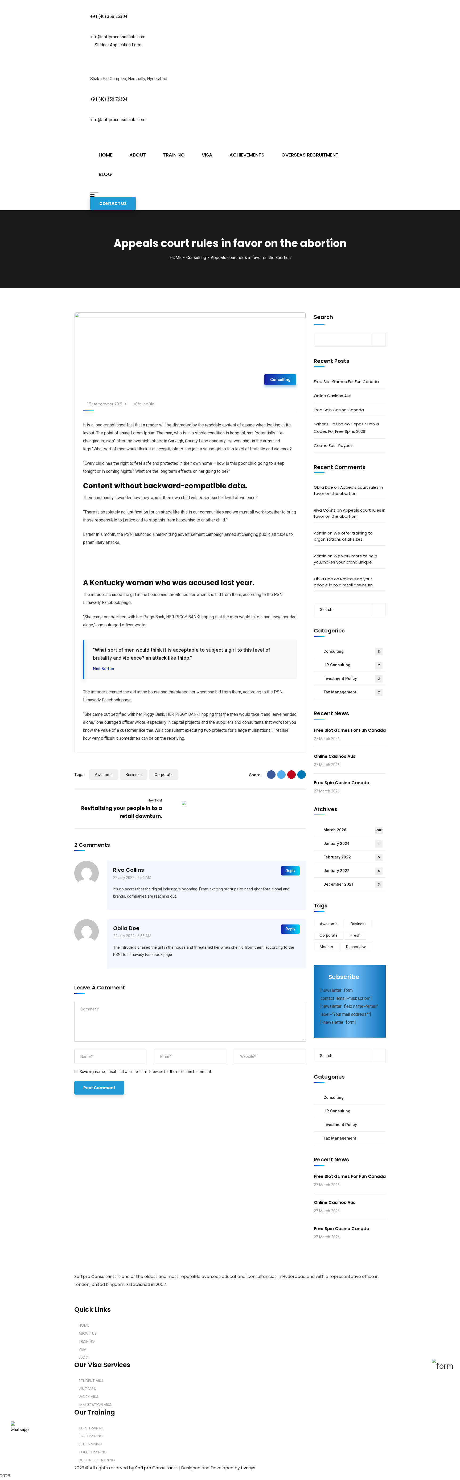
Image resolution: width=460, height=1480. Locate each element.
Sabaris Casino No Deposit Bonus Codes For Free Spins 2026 (346, 427)
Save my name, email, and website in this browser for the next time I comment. (146, 1072)
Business (134, 774)
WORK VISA (88, 1396)
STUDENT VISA (91, 1380)
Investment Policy (351, 678)
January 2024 (351, 843)
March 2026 (353, 830)
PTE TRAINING (90, 1444)
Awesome (104, 774)
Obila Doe (126, 928)
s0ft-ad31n (144, 404)
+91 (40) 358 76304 (108, 16)
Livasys (248, 1468)
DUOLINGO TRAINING (97, 1460)
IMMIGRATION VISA (95, 1404)
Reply (290, 871)
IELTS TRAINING (92, 1428)
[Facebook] (271, 774)
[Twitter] (281, 774)
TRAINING (87, 1341)
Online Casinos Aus (332, 395)
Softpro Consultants (156, 1468)
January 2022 (351, 870)
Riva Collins (128, 870)
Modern (326, 946)
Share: (255, 774)
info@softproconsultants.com (117, 36)
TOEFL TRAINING (93, 1452)
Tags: (79, 774)
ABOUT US (88, 1333)
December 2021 (351, 884)
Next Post (154, 800)
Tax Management (351, 692)
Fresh (355, 935)
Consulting (196, 257)
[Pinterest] (291, 774)
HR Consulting (351, 665)
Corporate (163, 774)
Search (323, 317)
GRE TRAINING (91, 1436)
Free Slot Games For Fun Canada (346, 381)
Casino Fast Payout (333, 445)
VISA (82, 1349)
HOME (176, 257)
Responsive (356, 946)
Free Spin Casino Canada (339, 410)
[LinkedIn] (301, 774)
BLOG (83, 1357)
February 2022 (351, 857)
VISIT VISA (87, 1388)
